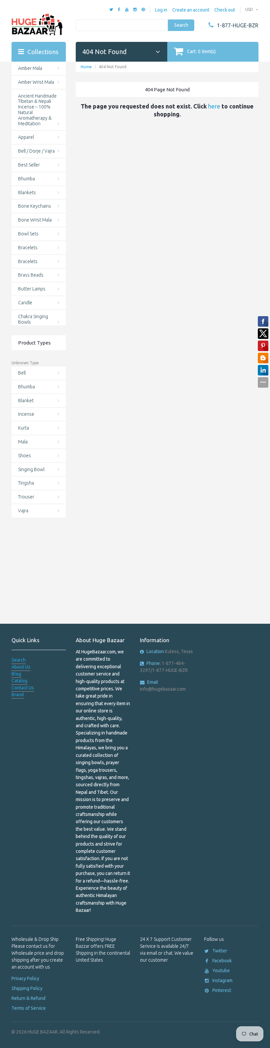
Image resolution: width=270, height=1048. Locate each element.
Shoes (24, 455)
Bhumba (26, 178)
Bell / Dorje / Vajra (36, 151)
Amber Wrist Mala (36, 82)
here (214, 106)
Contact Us (23, 687)
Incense (26, 414)
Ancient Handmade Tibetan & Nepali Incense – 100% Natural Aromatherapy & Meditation (37, 109)
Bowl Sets (28, 233)
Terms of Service (29, 1008)
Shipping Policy (27, 988)
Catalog (19, 680)
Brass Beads (30, 275)
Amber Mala (30, 68)
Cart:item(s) (201, 51)
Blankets (27, 192)
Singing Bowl (31, 469)
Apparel (26, 137)
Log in (161, 10)
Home (86, 67)
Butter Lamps (31, 288)
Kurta (23, 428)
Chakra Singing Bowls (33, 319)
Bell (22, 372)
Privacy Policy (25, 978)
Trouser (26, 496)
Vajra (23, 510)
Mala (23, 441)
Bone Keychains (34, 206)
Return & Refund (28, 998)
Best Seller (29, 164)
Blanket (26, 400)
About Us (21, 667)
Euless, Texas (170, 651)
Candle (25, 302)
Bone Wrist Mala (35, 220)
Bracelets (28, 247)
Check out (224, 10)
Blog (16, 673)
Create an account (190, 10)
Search (181, 25)
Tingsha (26, 483)
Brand (18, 694)
